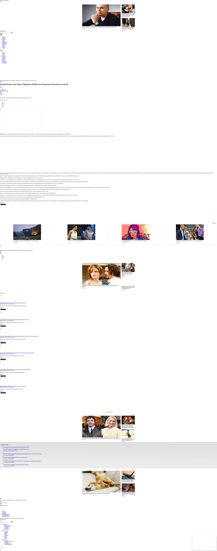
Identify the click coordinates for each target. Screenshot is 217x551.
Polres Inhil (7, 527)
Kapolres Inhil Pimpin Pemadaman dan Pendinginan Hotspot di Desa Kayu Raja (14, 319)
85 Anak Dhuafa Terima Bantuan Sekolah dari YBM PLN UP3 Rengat (16, 464)
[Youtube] (2, 508)
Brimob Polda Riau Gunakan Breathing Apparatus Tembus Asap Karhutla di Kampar (15, 369)
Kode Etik (4, 512)
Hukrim (3, 36)
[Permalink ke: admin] (1, 88)
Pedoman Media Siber (6, 514)
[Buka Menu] (1, 34)
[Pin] (3, 106)
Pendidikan (4, 43)
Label (3, 530)
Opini (3, 48)
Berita (1, 81)
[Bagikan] (1, 94)
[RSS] (2, 509)
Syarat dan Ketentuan (6, 516)
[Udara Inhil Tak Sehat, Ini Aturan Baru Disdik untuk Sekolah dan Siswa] (5, 301)
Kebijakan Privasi (5, 515)
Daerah (6, 537)
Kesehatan (4, 41)
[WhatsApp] (2, 107)
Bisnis (6, 536)
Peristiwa (4, 37)
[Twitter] (3, 103)
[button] (12, 33)
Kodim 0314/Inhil (8, 526)
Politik (3, 39)
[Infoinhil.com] (3, 31)
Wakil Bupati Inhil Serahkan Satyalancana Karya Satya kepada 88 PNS (12, 386)
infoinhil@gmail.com (4, 505)
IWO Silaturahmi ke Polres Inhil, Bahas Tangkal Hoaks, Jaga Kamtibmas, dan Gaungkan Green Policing (22, 460)
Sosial (3, 40)
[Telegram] (2, 104)
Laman (3, 539)
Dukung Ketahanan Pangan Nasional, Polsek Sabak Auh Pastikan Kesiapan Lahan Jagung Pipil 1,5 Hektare (22, 453)
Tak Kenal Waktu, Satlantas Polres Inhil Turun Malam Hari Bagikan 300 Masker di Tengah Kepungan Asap (19, 336)
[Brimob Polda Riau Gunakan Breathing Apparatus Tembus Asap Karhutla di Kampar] (5, 368)
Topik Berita (4, 524)
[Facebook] (2, 102)
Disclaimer (4, 513)
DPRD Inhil (7, 528)
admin (1, 90)
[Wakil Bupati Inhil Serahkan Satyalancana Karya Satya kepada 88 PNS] (5, 385)
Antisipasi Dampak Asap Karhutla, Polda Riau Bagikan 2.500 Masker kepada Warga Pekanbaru (17, 352)
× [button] (0, 520)
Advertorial (7, 529)
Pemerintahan (4, 42)
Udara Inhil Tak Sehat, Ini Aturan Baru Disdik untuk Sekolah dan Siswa (13, 302)
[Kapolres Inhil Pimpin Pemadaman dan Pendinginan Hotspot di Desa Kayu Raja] (5, 318)
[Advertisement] (34, 72)
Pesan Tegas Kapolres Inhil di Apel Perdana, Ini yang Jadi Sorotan (15, 457)
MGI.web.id (21, 518)
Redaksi (3, 511)
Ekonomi (4, 38)
